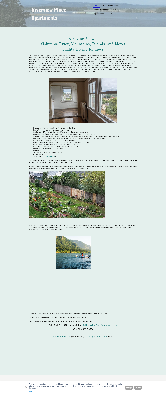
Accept (129, 388)
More (31, 391)
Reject (138, 388)
